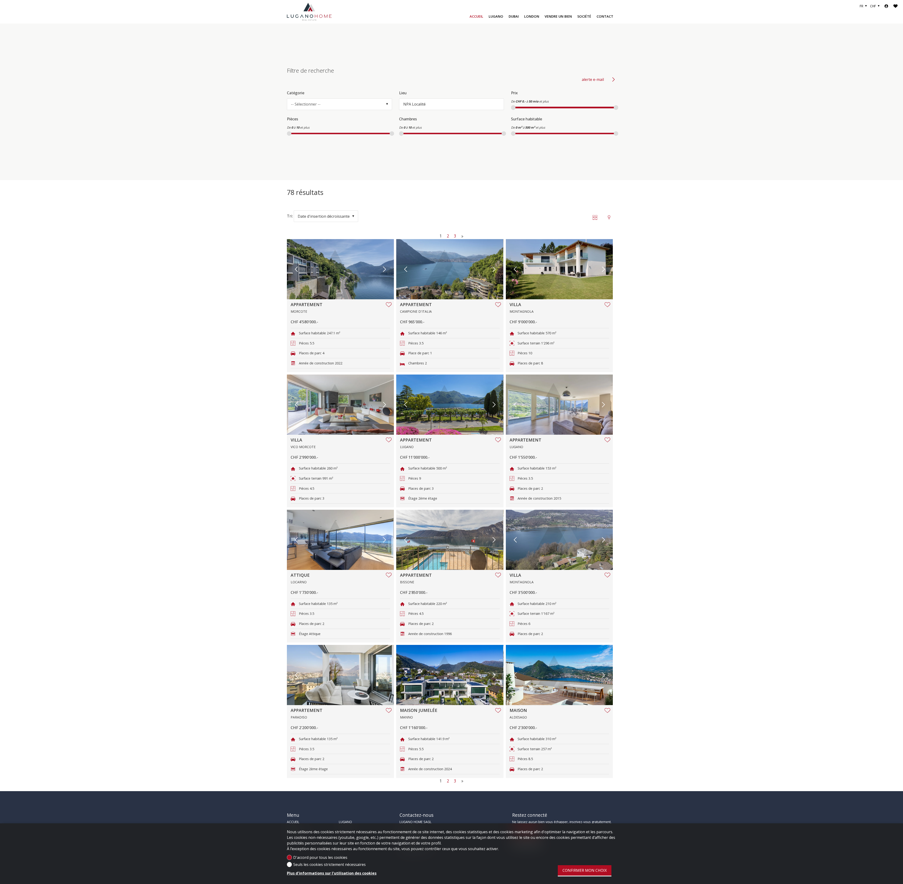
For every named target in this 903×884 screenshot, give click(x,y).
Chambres (408, 119)
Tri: (290, 216)
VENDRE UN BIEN (558, 16)
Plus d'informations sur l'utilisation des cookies (331, 873)
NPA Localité (414, 104)
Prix (514, 92)
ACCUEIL (476, 16)
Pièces (292, 119)
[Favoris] (895, 6)
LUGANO (496, 16)
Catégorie (295, 92)
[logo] (309, 12)
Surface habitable (526, 119)
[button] (296, 269)
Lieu (403, 92)
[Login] (886, 6)
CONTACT (605, 16)
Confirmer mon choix (584, 870)
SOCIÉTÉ (584, 16)
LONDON (531, 16)
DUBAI (514, 16)
